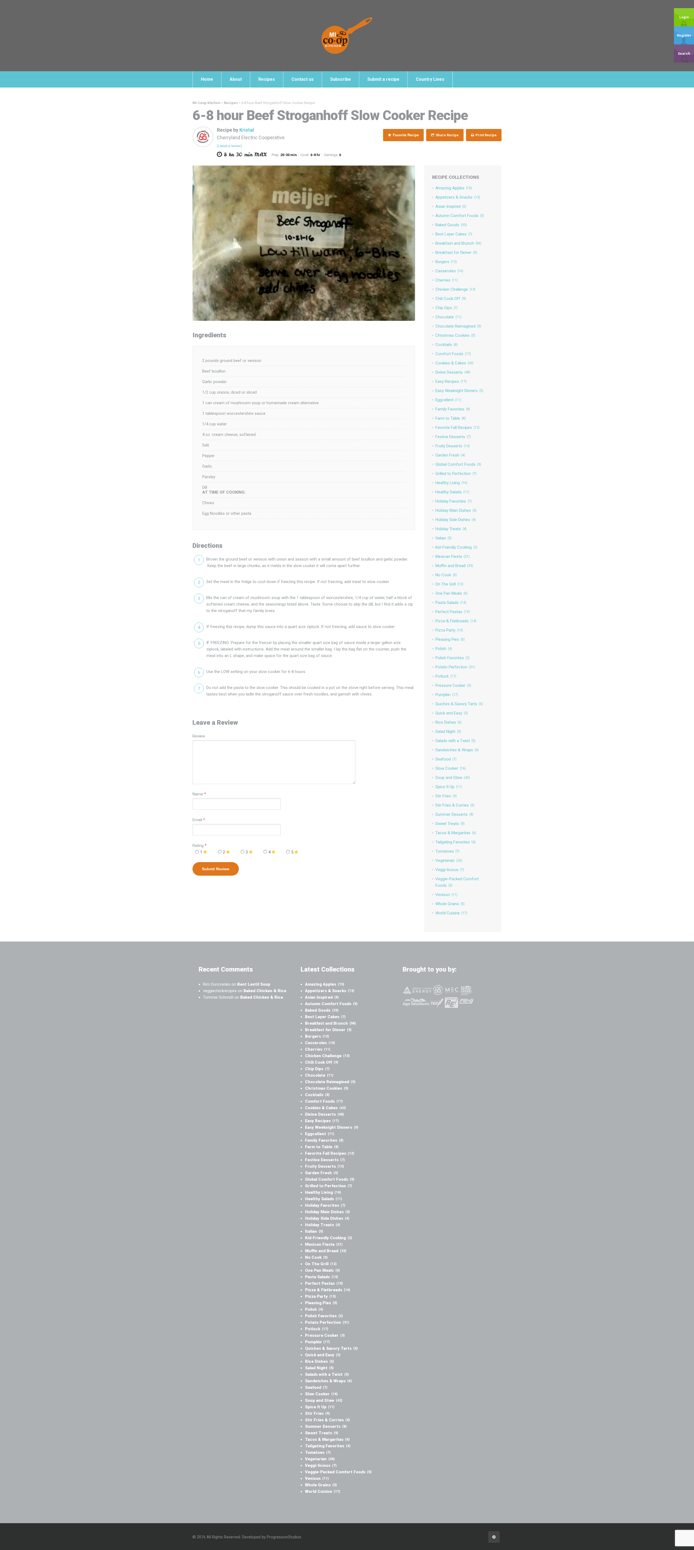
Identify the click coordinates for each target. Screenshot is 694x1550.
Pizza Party (449, 630)
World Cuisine (451, 913)
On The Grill (449, 584)
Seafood (446, 759)
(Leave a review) (229, 146)
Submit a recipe (383, 79)
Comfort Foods (453, 353)
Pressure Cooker (453, 685)
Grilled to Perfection (456, 473)
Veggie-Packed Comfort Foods (338, 1472)
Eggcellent (448, 399)
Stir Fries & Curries (454, 805)
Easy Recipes (451, 381)
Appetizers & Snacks (457, 197)
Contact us (302, 79)
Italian (443, 538)
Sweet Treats (450, 823)
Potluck (445, 676)
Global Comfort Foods (458, 464)
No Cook (446, 574)
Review (198, 736)
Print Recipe (486, 135)
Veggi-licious (449, 869)
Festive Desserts (453, 436)
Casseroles (449, 270)
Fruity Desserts (452, 446)
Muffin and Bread (454, 565)
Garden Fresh (450, 455)
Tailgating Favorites (455, 842)
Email (197, 819)
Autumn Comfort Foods (459, 215)
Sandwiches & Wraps (457, 750)
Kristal (246, 130)
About (236, 79)
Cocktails (446, 344)
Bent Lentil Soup (253, 984)
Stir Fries (446, 796)
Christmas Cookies (455, 335)
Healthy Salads (452, 492)
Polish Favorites (452, 657)
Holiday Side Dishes (455, 519)
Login (684, 17)
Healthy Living (451, 482)
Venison (446, 894)
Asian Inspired (450, 206)
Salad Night (448, 731)
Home (207, 79)
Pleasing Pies (450, 639)
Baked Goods (451, 224)
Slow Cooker (450, 768)
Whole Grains (450, 903)
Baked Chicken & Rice (264, 990)
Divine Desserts (452, 372)
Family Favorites (452, 409)
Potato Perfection (455, 667)
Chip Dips (446, 307)
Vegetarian (448, 860)
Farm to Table (450, 418)
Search (684, 53)
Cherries (446, 280)
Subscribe (340, 79)
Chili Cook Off (450, 298)
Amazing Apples (453, 188)
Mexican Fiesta (452, 556)
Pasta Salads (450, 602)
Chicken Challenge (455, 289)
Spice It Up (448, 786)
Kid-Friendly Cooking (456, 547)
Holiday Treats (451, 528)
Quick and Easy (451, 713)
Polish (443, 648)
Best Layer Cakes (453, 234)
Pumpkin (446, 694)
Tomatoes (447, 851)
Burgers (446, 261)
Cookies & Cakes (454, 363)
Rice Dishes (448, 722)
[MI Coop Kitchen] (347, 35)
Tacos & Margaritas (455, 832)
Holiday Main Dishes (456, 510)
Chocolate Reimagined (458, 326)
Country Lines (430, 79)
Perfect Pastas (452, 611)
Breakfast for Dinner (456, 252)
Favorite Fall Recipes (457, 427)
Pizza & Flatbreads (455, 621)
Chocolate (448, 317)
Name (197, 794)
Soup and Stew (452, 777)
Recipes (266, 79)
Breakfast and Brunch (458, 243)
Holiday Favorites (453, 501)
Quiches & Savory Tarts (459, 703)
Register (684, 35)
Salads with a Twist (455, 740)
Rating (199, 845)
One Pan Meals (451, 593)
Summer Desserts (454, 814)
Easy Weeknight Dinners (459, 390)
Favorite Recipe (405, 135)
